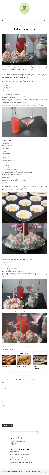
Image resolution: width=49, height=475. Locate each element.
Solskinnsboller (6, 366)
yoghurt (26, 346)
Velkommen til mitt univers (15, 440)
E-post (4, 388)
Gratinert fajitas (21, 366)
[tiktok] (43, 472)
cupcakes (4, 346)
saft (22, 346)
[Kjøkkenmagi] (24, 9)
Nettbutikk (33, 471)
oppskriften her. (29, 259)
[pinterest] (45, 472)
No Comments (27, 32)
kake (14, 346)
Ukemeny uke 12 (13, 442)
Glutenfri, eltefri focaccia (26, 459)
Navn (3, 382)
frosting (9, 346)
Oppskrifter (24, 27)
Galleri (24, 471)
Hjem (12, 471)
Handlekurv (37, 471)
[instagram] (41, 472)
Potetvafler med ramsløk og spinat (17, 441)
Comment (4, 405)
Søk (10, 431)
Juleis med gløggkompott (26, 454)
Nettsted (4, 395)
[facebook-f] (39, 472)
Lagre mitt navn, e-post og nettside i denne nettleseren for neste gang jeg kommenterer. (21, 402)
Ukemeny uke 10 (13, 444)
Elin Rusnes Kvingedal (8, 349)
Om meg (15, 471)
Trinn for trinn (19, 471)
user (11, 451)
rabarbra (18, 346)
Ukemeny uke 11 (13, 443)
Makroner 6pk (16, 451)
